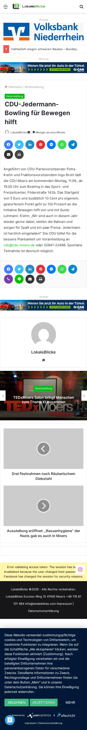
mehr (70, 702)
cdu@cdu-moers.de (19, 245)
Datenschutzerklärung (43, 611)
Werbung (44, 58)
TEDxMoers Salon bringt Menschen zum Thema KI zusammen (43, 399)
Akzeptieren (43, 702)
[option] (43, 395)
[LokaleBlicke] (29, 6)
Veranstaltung (34, 87)
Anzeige (43, 19)
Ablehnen (16, 702)
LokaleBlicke (18, 132)
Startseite (14, 87)
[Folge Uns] (80, 569)
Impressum (64, 603)
